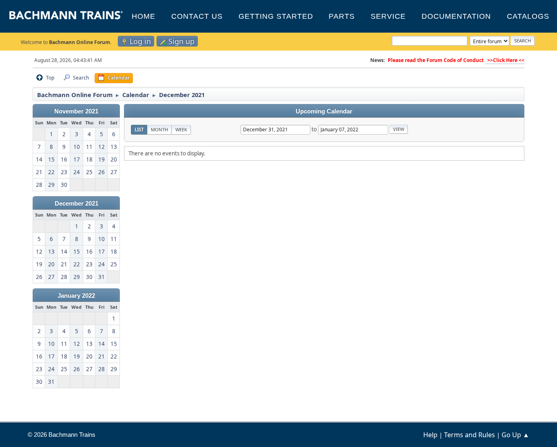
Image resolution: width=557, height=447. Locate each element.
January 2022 (76, 295)
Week (181, 129)
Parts (342, 16)
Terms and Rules (469, 434)
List (139, 129)
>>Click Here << (504, 60)
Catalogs (528, 16)
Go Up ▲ (515, 434)
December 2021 (76, 203)
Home (143, 16)
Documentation (456, 16)
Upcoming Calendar (324, 111)
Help (430, 434)
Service (388, 16)
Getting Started (276, 16)
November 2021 (76, 111)
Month (159, 129)
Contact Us (197, 16)
